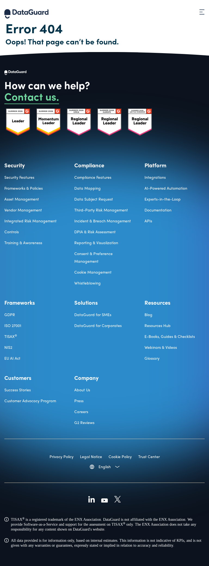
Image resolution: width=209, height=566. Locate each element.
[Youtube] (104, 500)
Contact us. (31, 96)
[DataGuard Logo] (26, 12)
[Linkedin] (91, 500)
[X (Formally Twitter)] (117, 500)
